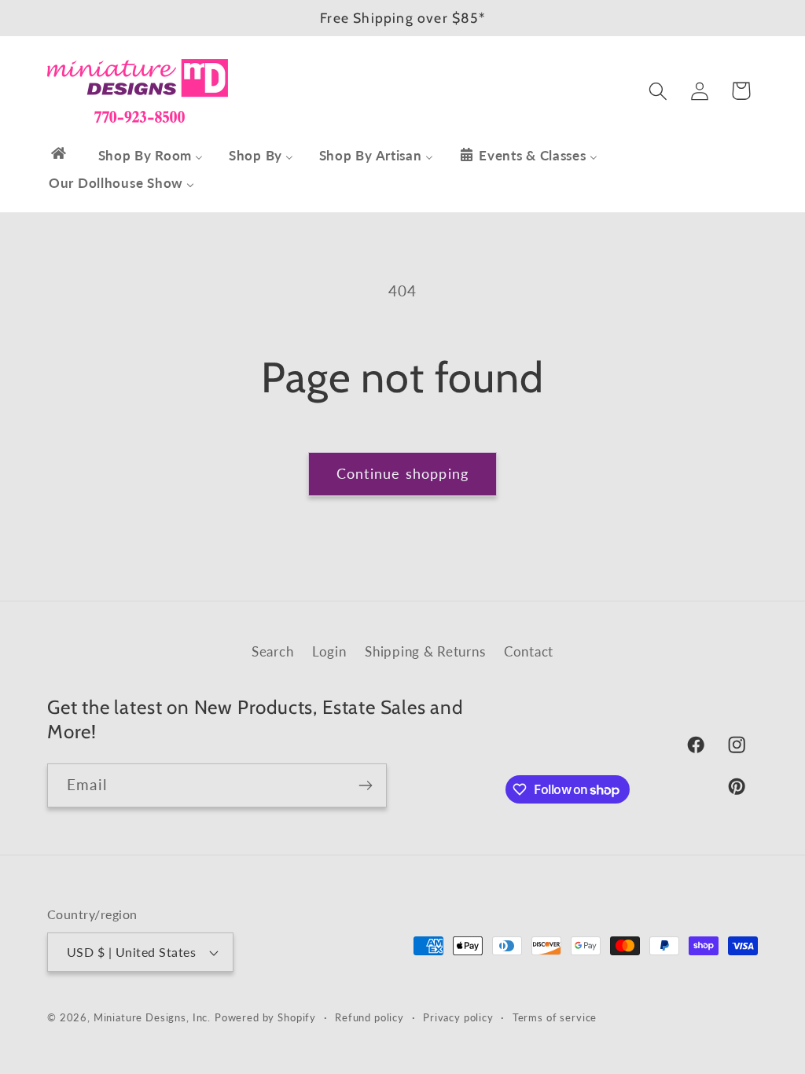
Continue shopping (402, 473)
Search (272, 651)
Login (329, 651)
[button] (657, 91)
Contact (528, 651)
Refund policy (369, 1017)
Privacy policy (458, 1017)
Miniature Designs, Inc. (152, 1017)
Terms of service (555, 1017)
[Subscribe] (365, 785)
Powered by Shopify (265, 1017)
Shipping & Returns (425, 651)
